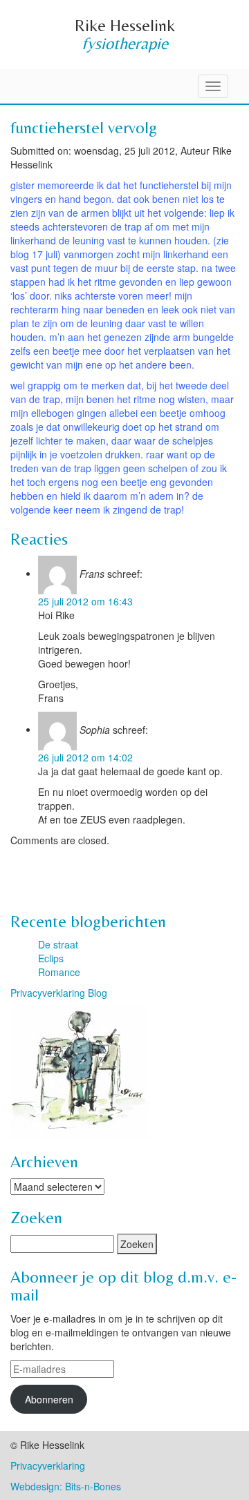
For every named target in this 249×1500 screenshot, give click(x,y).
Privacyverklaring (47, 1465)
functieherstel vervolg (83, 127)
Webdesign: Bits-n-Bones (65, 1486)
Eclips (51, 958)
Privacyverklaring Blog (58, 993)
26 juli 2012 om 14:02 (85, 757)
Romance (59, 972)
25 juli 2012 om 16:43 (85, 601)
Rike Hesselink (125, 25)
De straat (58, 944)
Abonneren (49, 1399)
